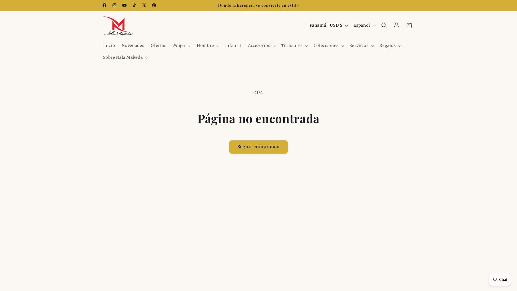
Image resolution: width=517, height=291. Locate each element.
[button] (181, 46)
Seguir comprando (258, 146)
